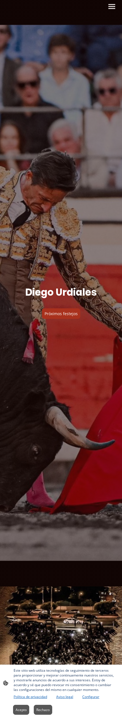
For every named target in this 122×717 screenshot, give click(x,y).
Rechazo (43, 709)
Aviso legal (64, 696)
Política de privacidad (30, 696)
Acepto (21, 709)
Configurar (90, 696)
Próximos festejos (61, 313)
